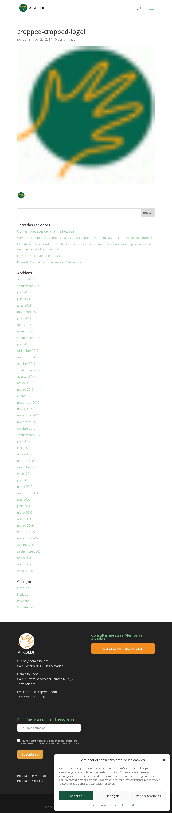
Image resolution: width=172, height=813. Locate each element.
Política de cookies (98, 805)
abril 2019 (24, 325)
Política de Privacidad (122, 805)
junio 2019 (24, 318)
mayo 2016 (24, 409)
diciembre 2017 (27, 351)
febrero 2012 (26, 461)
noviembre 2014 (28, 415)
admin (27, 39)
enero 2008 (25, 571)
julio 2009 (23, 499)
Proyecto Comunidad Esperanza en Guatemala (49, 262)
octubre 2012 (26, 428)
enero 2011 (25, 474)
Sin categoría (26, 607)
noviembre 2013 (28, 422)
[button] (164, 760)
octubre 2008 (26, 545)
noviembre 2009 (28, 493)
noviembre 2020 (28, 312)
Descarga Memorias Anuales (123, 648)
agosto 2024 (25, 279)
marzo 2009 (25, 525)
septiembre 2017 (28, 370)
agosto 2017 (25, 376)
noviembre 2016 (28, 403)
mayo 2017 (24, 383)
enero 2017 (25, 396)
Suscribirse (30, 754)
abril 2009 (24, 519)
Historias (23, 588)
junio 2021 (24, 305)
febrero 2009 (26, 532)
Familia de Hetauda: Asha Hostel (39, 256)
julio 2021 (23, 299)
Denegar (112, 796)
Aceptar (76, 796)
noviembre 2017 (28, 357)
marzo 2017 (25, 389)
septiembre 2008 (28, 551)
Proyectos (24, 601)
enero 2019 (25, 331)
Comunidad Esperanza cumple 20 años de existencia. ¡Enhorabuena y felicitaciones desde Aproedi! (84, 238)
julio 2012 (23, 441)
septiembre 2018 (28, 338)
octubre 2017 (26, 364)
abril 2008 (24, 564)
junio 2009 (24, 506)
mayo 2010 (24, 487)
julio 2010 (23, 480)
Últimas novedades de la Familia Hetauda (45, 231)
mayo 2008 (24, 558)
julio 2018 (23, 344)
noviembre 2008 (28, 538)
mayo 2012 (24, 454)
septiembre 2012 (28, 435)
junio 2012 (24, 448)
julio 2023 (23, 292)
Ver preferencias (148, 796)
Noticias (22, 594)
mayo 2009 (24, 512)
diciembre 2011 (27, 467)
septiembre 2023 (28, 286)
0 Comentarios (65, 39)
